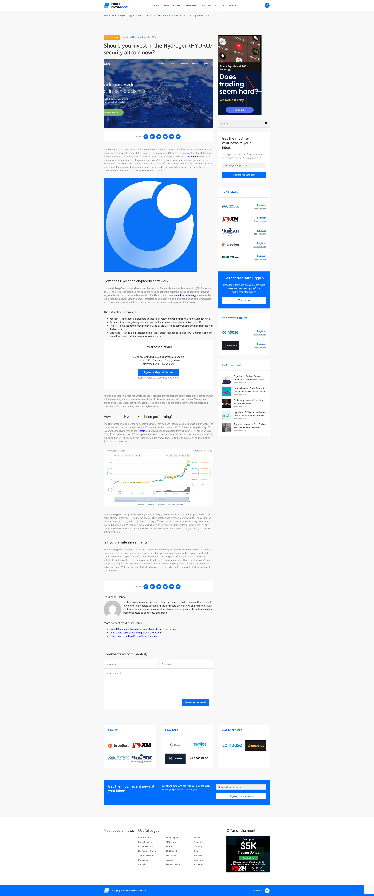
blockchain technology (185, 295)
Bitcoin (141, 431)
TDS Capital (171, 851)
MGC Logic (171, 842)
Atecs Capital (172, 837)
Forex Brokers (145, 842)
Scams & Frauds (146, 855)
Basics (197, 851)
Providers (191, 5)
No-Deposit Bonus (147, 851)
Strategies (199, 864)
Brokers (177, 5)
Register (261, 205)
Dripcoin (170, 860)
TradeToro (171, 846)
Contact (219, 5)
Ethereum (193, 156)
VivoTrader (171, 855)
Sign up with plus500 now (158, 372)
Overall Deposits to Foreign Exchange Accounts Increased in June (143, 629)
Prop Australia (173, 864)
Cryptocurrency (112, 37)
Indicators (199, 860)
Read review (259, 208)
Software (198, 855)
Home (156, 5)
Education (205, 5)
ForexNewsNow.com (137, 890)
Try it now (244, 300)
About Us (233, 5)
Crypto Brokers (145, 846)
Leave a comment (195, 702)
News (166, 5)
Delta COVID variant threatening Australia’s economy (136, 632)
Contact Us (143, 860)
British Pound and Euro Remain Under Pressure (133, 636)
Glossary (198, 846)
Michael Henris (132, 37)
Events (197, 837)
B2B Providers (145, 837)
